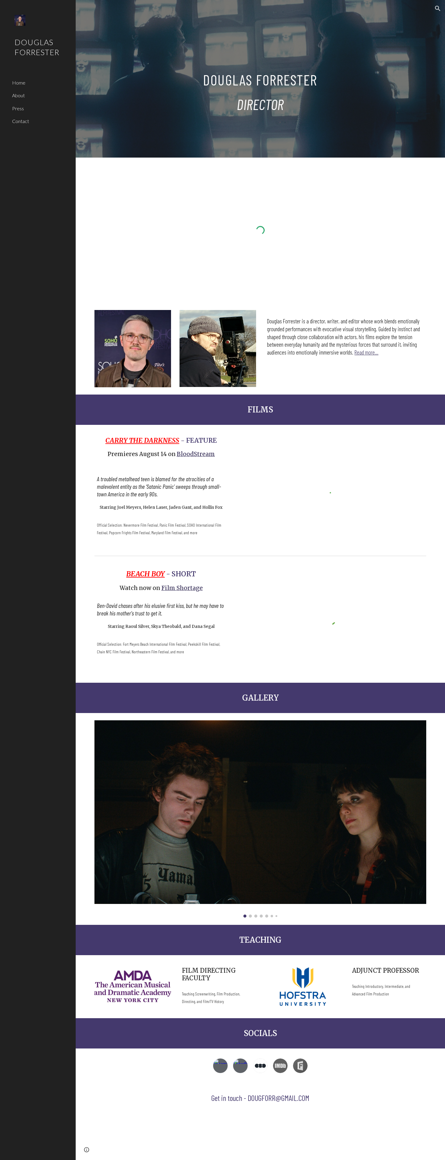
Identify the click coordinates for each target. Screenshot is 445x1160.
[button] (437, 8)
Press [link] (18, 108)
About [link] (18, 95)
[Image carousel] (260, 819)
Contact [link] (20, 121)
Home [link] (18, 82)
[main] (260, 78)
